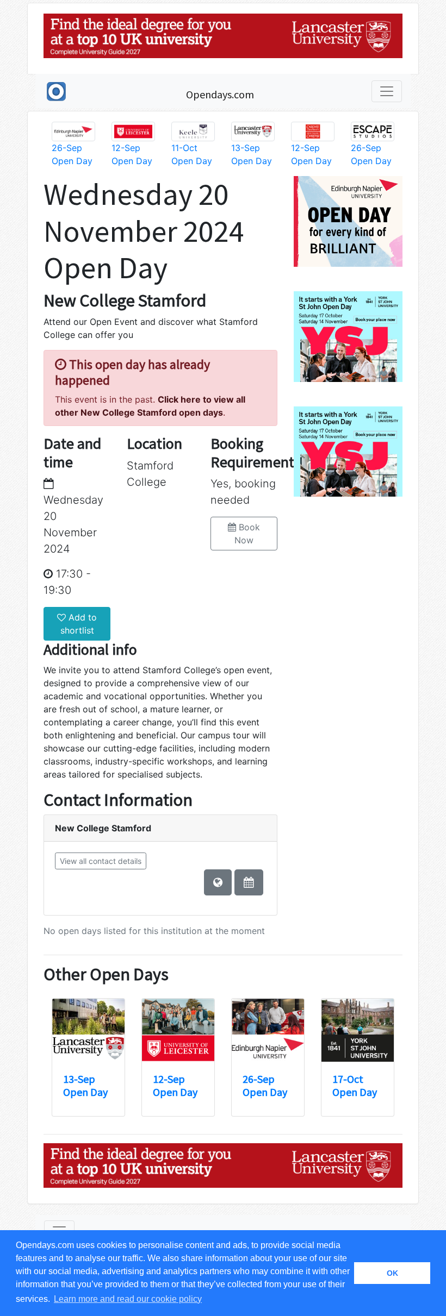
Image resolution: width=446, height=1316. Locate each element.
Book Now (247, 534)
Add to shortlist (78, 624)
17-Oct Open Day (354, 1085)
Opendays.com (220, 94)
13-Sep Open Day (85, 1085)
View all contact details (100, 861)
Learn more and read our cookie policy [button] (128, 1299)
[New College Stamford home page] (218, 882)
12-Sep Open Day (175, 1085)
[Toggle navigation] (386, 91)
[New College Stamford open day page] (248, 882)
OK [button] (392, 1273)
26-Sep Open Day (265, 1085)
